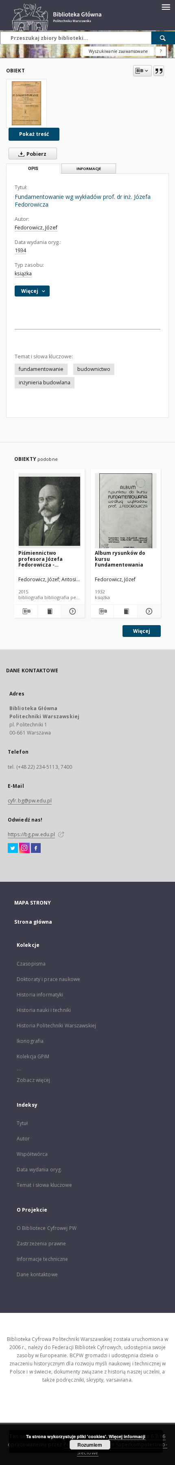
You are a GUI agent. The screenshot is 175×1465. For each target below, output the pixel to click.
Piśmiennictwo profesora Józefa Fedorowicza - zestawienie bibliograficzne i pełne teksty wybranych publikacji (47, 558)
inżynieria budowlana (44, 382)
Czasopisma (31, 963)
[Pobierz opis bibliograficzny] (25, 611)
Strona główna (33, 921)
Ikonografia (30, 1041)
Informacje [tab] (89, 168)
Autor (23, 1138)
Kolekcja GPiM (33, 1056)
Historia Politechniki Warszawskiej (56, 1025)
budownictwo (93, 369)
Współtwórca (32, 1154)
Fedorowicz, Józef (36, 227)
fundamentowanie (41, 369)
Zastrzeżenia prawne (41, 1243)
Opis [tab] (33, 168)
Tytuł (22, 1123)
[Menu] (165, 6)
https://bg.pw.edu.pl (31, 834)
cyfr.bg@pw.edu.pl (30, 800)
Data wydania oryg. (39, 1169)
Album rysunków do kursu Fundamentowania (120, 558)
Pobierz (35, 153)
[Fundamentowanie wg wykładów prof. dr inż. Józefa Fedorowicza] (26, 103)
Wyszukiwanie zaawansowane (118, 51)
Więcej (141, 631)
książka (23, 273)
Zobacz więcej (33, 1080)
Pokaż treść (34, 134)
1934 (20, 250)
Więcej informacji (127, 1436)
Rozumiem (89, 1444)
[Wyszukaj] (163, 37)
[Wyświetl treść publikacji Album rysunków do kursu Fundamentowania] (125, 611)
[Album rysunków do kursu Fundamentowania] (126, 511)
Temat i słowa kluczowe (44, 1185)
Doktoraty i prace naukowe (48, 979)
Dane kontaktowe (37, 1274)
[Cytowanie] (158, 70)
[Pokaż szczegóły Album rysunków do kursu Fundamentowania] (148, 611)
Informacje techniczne (42, 1259)
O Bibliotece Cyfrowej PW (47, 1228)
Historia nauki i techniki (44, 1010)
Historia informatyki (40, 994)
